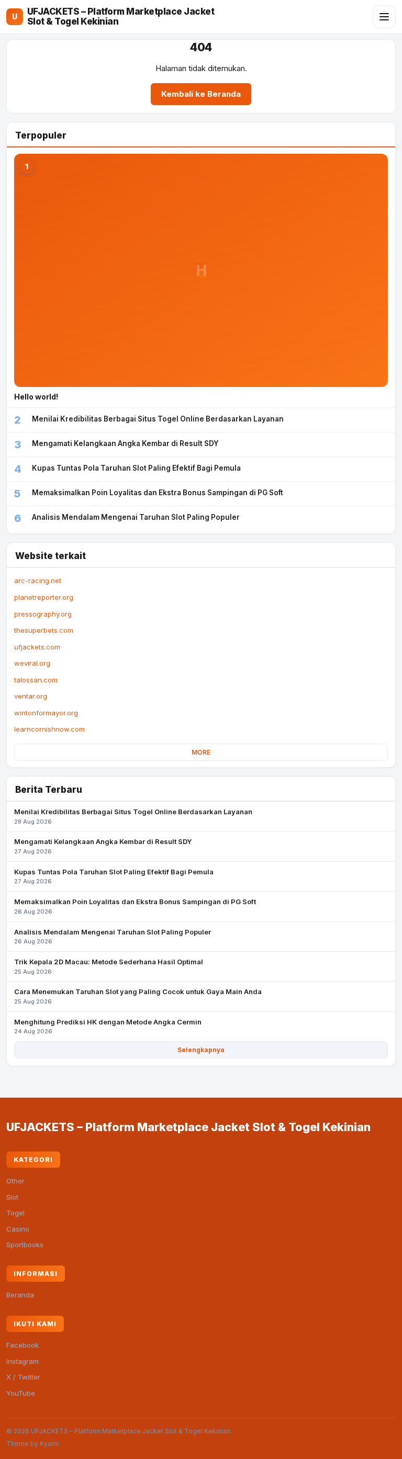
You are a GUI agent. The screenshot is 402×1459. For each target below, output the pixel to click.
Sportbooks (24, 1244)
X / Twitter (23, 1377)
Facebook (22, 1345)
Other (15, 1181)
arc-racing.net (37, 580)
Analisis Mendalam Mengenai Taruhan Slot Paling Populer (112, 936)
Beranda (20, 1295)
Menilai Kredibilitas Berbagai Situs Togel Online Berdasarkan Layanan (133, 816)
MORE (201, 752)
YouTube (20, 1393)
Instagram (22, 1361)
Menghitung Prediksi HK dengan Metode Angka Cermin (108, 1026)
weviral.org (32, 663)
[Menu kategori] (384, 16)
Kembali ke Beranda (201, 94)
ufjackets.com (37, 647)
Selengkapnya (201, 1050)
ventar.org (30, 696)
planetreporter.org (43, 597)
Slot (12, 1197)
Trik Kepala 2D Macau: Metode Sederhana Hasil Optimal (108, 966)
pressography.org (43, 614)
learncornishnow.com (49, 729)
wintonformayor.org (46, 713)
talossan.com (36, 680)
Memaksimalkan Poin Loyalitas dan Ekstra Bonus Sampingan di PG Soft (135, 906)
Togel (15, 1213)
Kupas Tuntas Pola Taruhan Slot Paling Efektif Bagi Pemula (114, 876)
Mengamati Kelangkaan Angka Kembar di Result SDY (103, 846)
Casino (17, 1229)
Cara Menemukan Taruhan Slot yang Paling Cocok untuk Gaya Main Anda (138, 996)
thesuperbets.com (43, 630)
